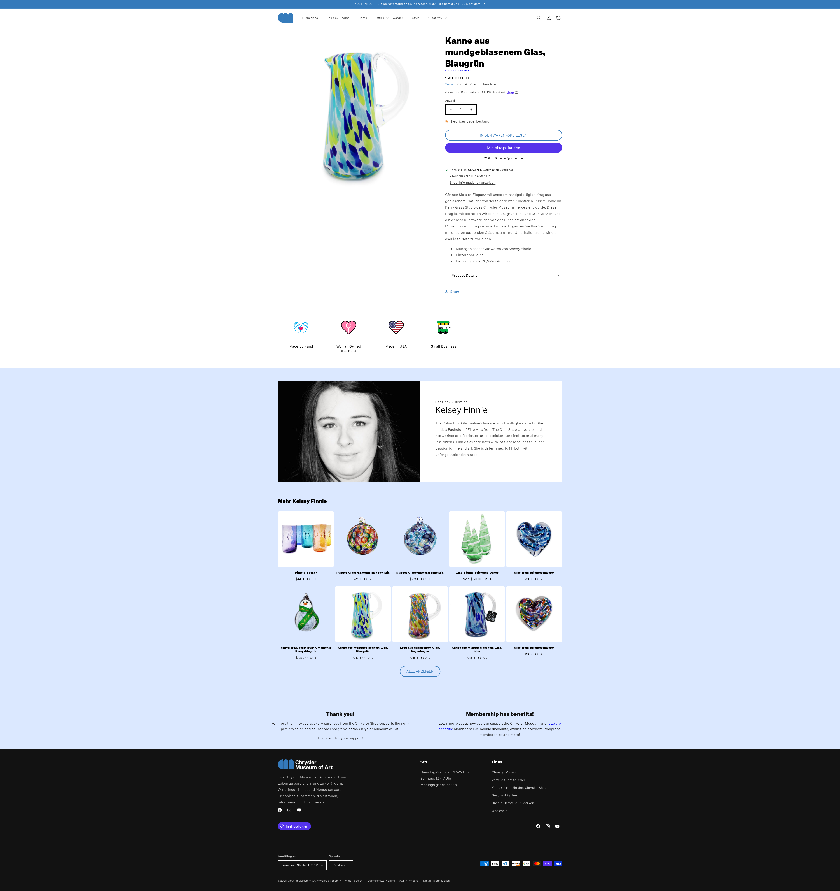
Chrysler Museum (505, 772)
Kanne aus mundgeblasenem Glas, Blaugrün (363, 649)
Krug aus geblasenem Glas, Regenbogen (420, 649)
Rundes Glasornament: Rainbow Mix (363, 573)
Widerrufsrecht (354, 880)
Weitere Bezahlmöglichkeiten (503, 158)
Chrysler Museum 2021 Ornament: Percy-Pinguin (306, 649)
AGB (401, 880)
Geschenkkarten (504, 795)
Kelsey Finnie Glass (459, 70)
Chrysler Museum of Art (302, 880)
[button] (311, 17)
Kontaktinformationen (436, 880)
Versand (450, 84)
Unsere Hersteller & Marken (513, 803)
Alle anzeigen (420, 671)
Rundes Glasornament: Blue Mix (419, 573)
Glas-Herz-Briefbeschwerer (534, 573)
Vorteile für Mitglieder (508, 780)
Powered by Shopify (329, 880)
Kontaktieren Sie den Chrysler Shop (519, 787)
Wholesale (499, 810)
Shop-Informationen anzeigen (472, 183)
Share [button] (454, 291)
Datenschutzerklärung (381, 880)
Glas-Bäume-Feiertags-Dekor (477, 573)
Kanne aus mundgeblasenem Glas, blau (477, 649)
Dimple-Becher (306, 573)
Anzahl (450, 100)
